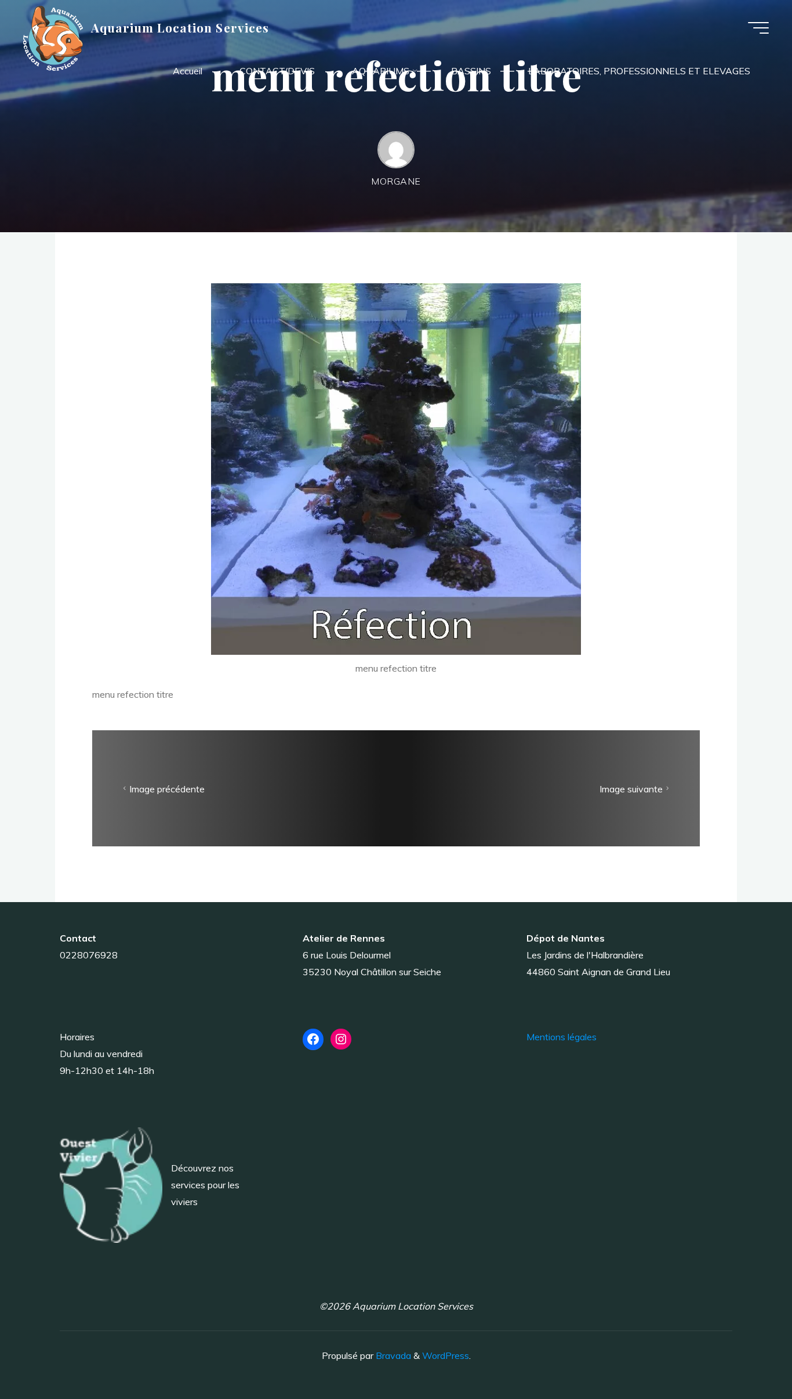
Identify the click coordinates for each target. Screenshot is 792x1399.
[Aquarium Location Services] (53, 37)
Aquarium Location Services (180, 27)
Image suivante (631, 789)
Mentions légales (561, 1037)
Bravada (392, 1355)
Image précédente (167, 789)
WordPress (445, 1355)
